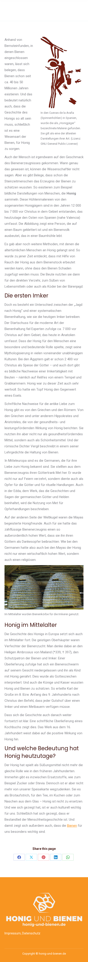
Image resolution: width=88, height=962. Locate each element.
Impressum (13, 933)
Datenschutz (31, 933)
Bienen (72, 826)
